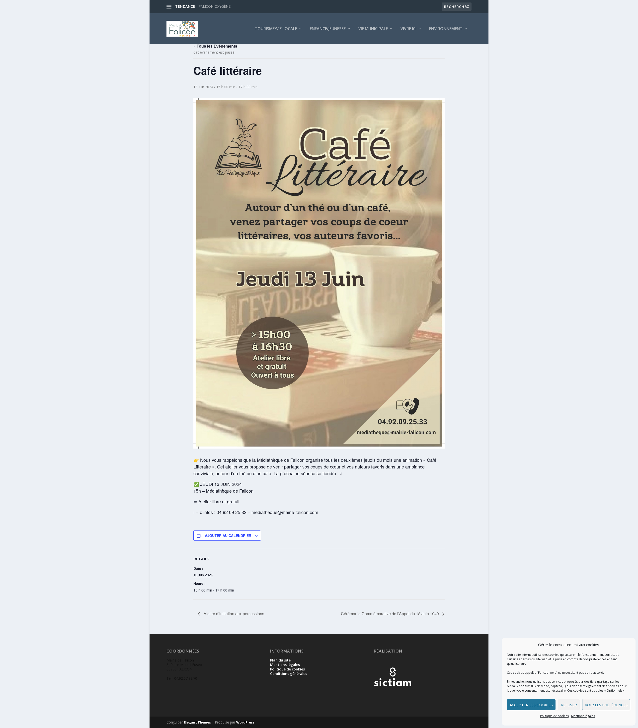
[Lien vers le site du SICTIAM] (392, 694)
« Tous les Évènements (215, 46)
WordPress (245, 722)
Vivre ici (408, 29)
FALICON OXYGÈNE (215, 6)
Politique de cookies (554, 716)
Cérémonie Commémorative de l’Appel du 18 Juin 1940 (390, 613)
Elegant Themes (197, 722)
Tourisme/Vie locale (276, 29)
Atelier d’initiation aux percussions (233, 613)
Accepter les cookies (531, 704)
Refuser (569, 704)
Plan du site (280, 660)
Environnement (446, 29)
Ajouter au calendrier (228, 535)
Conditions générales (288, 673)
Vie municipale (373, 29)
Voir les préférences (606, 704)
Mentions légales (583, 716)
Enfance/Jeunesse (328, 29)
